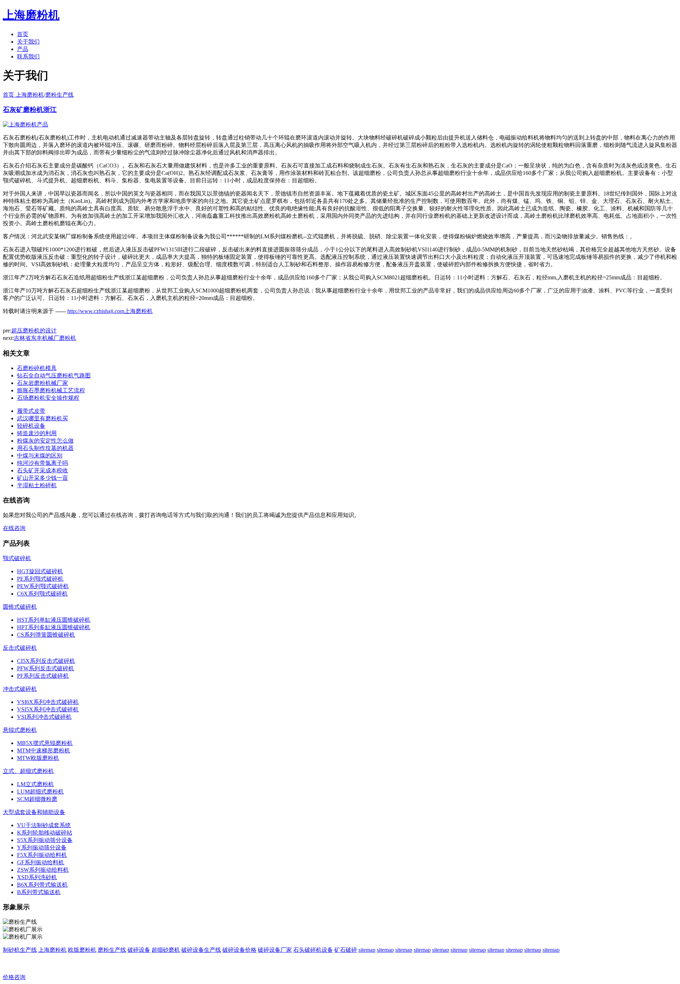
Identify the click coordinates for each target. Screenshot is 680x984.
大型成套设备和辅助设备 (34, 812)
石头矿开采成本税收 (42, 470)
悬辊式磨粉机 (20, 730)
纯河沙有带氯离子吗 (42, 463)
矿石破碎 (345, 950)
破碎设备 (139, 950)
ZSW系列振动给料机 (43, 870)
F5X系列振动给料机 (42, 855)
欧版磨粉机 (82, 950)
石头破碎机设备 (313, 950)
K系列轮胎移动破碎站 (44, 833)
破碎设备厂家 (275, 950)
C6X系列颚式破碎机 (42, 594)
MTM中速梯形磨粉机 (43, 750)
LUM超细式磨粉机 (40, 792)
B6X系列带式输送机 (42, 885)
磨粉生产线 (59, 95)
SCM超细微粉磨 (37, 799)
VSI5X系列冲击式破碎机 (48, 709)
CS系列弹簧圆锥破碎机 (46, 635)
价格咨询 (14, 977)
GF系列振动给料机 (40, 862)
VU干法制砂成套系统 (44, 825)
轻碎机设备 (31, 426)
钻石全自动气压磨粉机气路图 (54, 375)
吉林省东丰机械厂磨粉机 (45, 338)
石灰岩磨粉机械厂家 (42, 383)
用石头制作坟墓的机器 (45, 448)
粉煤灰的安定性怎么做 (45, 441)
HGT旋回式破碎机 (40, 571)
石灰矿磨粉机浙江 (30, 109)
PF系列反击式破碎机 (43, 676)
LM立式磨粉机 (35, 784)
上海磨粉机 (52, 950)
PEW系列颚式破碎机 (43, 586)
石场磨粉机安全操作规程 (48, 398)
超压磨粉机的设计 (34, 331)
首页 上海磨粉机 (23, 95)
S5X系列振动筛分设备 (45, 840)
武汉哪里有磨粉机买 (42, 418)
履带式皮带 (31, 411)
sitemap (366, 950)
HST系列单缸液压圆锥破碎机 (53, 620)
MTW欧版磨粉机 (38, 758)
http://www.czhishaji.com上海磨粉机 (110, 311)
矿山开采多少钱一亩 (42, 478)
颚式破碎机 (17, 558)
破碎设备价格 (239, 950)
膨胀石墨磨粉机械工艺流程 (51, 390)
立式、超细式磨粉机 (28, 771)
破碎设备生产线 (201, 950)
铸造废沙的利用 (37, 433)
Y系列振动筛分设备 (42, 847)
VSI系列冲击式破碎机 (44, 717)
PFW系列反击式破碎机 (45, 668)
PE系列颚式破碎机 (40, 579)
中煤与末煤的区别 (39, 456)
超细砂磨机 (166, 950)
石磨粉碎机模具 (37, 368)
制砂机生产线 (20, 950)
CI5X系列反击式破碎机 (46, 661)
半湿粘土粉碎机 (37, 485)
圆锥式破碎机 (20, 607)
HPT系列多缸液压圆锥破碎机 (53, 627)
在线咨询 (14, 528)
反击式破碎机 (20, 648)
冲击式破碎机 (20, 689)
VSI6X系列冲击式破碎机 (48, 702)
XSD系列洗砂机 (37, 877)
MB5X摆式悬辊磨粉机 (45, 743)
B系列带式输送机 (39, 892)
